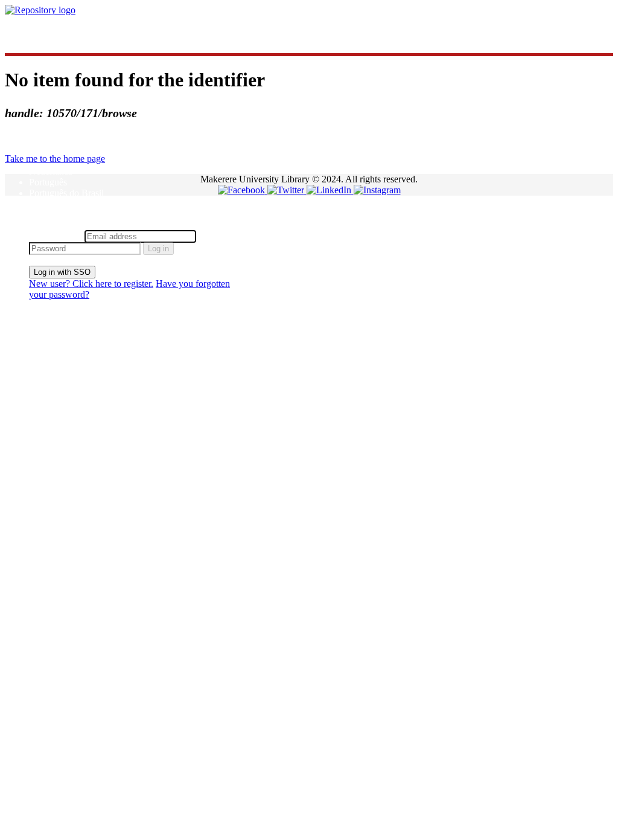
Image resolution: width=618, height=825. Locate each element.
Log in (158, 248)
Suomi (41, 204)
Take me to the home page (55, 158)
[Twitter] (287, 190)
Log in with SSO (62, 272)
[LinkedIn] (330, 190)
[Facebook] (242, 190)
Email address (55, 236)
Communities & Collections (82, 30)
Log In (42, 224)
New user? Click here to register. (91, 283)
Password (217, 236)
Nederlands (50, 171)
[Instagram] (377, 190)
